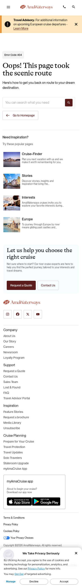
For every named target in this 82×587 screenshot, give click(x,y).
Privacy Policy (10, 524)
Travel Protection (14, 447)
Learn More (20, 28)
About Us (9, 336)
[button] (73, 7)
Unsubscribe (11, 428)
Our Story (9, 341)
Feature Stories (13, 412)
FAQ (6, 393)
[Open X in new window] (28, 314)
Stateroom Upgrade (16, 463)
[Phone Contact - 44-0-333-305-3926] (64, 7)
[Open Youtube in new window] (38, 314)
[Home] (36, 7)
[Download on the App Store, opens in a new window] (19, 501)
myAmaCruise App (15, 469)
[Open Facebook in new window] (17, 314)
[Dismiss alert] (76, 24)
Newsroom (10, 352)
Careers (8, 347)
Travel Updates (13, 452)
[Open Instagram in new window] (7, 314)
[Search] (69, 102)
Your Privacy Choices (22, 537)
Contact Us (10, 376)
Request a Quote (14, 371)
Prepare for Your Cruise (18, 441)
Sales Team (10, 382)
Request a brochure (16, 417)
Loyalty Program (13, 358)
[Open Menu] (8, 7)
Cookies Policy (11, 531)
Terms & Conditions (14, 517)
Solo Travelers (12, 458)
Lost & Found (11, 387)
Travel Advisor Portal (16, 398)
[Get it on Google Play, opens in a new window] (46, 501)
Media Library (12, 423)
